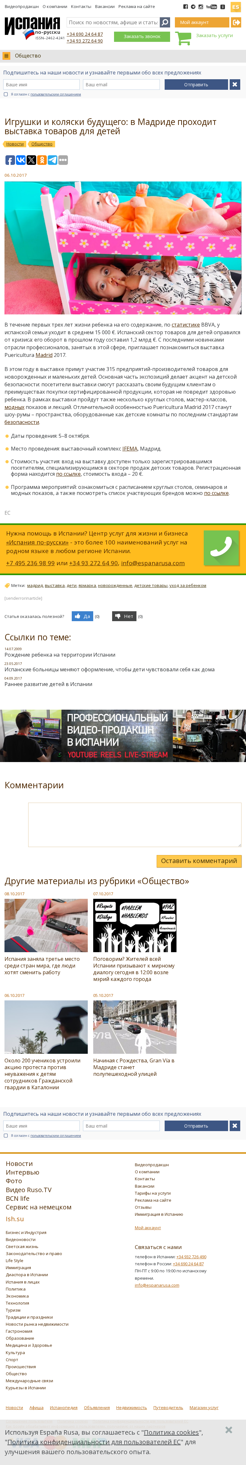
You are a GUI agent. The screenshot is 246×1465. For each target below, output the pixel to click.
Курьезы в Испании (26, 1388)
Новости (14, 1407)
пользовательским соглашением (55, 94)
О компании (55, 6)
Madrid (44, 355)
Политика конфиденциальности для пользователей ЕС (94, 1442)
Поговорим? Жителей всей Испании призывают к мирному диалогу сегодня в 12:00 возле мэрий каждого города (134, 969)
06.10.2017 (14, 995)
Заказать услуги (214, 35)
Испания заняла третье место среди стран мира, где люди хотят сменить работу (42, 965)
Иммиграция (18, 1267)
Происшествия (21, 1366)
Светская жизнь (22, 1246)
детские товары (151, 585)
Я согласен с (46, 94)
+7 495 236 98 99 (30, 563)
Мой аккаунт (148, 1227)
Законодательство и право (34, 1253)
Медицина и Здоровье (29, 1345)
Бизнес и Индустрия (26, 1232)
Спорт (12, 1359)
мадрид (35, 585)
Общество (28, 55)
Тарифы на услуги (153, 1193)
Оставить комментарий (199, 860)
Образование (20, 1338)
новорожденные (115, 585)
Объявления (97, 1407)
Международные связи (29, 1381)
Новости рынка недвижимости (37, 1324)
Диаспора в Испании (27, 1274)
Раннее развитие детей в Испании (48, 684)
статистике (186, 324)
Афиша (36, 1407)
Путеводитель (168, 1407)
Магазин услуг (204, 1407)
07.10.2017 (103, 894)
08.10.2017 (14, 894)
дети (72, 585)
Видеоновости (21, 1239)
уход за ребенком (187, 585)
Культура (15, 1352)
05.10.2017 (103, 995)
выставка (55, 585)
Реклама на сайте (137, 6)
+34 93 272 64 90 (85, 41)
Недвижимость (131, 1407)
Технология (17, 1303)
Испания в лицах (23, 1282)
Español (235, 4)
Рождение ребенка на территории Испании (59, 654)
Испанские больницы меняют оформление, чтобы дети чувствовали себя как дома (109, 669)
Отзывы (143, 1207)
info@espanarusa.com (153, 563)
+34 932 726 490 (191, 1257)
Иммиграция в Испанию (159, 1214)
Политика (16, 1289)
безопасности (21, 422)
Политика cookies (171, 1432)
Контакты (81, 6)
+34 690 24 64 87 (85, 34)
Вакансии (105, 6)
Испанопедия (64, 1407)
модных (14, 407)
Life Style (14, 1260)
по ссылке (68, 473)
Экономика (17, 1296)
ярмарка (87, 585)
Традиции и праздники (29, 1317)
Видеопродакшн (22, 6)
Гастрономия (19, 1331)
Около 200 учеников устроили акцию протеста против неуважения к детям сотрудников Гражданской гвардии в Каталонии (42, 1074)
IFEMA (129, 448)
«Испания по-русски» (37, 542)
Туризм (13, 1310)
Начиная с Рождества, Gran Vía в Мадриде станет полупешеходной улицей (134, 1067)
